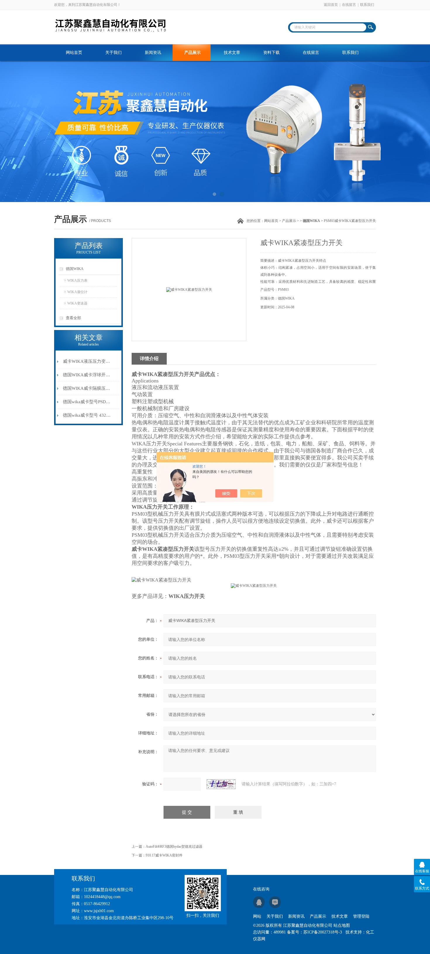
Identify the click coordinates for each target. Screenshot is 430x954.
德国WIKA (74, 268)
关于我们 (113, 52)
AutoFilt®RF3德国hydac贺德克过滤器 (174, 846)
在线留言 (349, 5)
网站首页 (74, 52)
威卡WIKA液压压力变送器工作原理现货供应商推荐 (87, 361)
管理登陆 (361, 916)
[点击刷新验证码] (221, 784)
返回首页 (331, 5)
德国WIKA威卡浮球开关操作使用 (87, 374)
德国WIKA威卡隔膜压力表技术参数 (87, 388)
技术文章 (232, 52)
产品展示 (192, 52)
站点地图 (341, 925)
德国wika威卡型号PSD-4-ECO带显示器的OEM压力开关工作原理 (87, 401)
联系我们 (367, 5)
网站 (257, 916)
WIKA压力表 (77, 280)
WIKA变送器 (77, 303)
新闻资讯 (153, 52)
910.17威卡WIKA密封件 (164, 855)
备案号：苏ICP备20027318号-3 (314, 932)
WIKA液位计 (77, 292)
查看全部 (73, 318)
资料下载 (271, 52)
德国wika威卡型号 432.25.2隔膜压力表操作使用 (87, 415)
